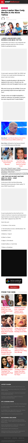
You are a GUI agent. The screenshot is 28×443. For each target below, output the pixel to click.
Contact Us (21, 438)
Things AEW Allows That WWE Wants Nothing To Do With (20, 329)
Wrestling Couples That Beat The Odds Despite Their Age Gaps (7, 372)
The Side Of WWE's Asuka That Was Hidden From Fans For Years (20, 372)
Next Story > (14, 287)
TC (8, 17)
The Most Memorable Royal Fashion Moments (7, 162)
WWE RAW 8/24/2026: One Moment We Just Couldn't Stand (6, 351)
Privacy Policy (7, 438)
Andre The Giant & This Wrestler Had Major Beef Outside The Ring (7, 330)
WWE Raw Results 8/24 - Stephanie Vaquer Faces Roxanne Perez (20, 310)
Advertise (14, 438)
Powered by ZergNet (22, 292)
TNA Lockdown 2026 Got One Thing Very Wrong (20, 350)
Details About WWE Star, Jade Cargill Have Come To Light (6, 310)
